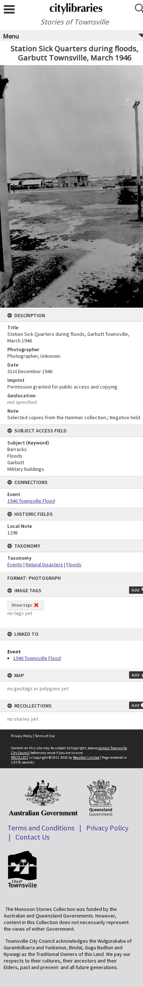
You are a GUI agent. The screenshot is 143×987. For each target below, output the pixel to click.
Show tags (21, 605)
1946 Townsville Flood (37, 658)
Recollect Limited (86, 757)
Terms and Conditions (40, 827)
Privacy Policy (21, 735)
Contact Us (32, 836)
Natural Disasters (44, 564)
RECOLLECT (19, 757)
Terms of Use (45, 735)
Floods (73, 564)
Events (14, 564)
